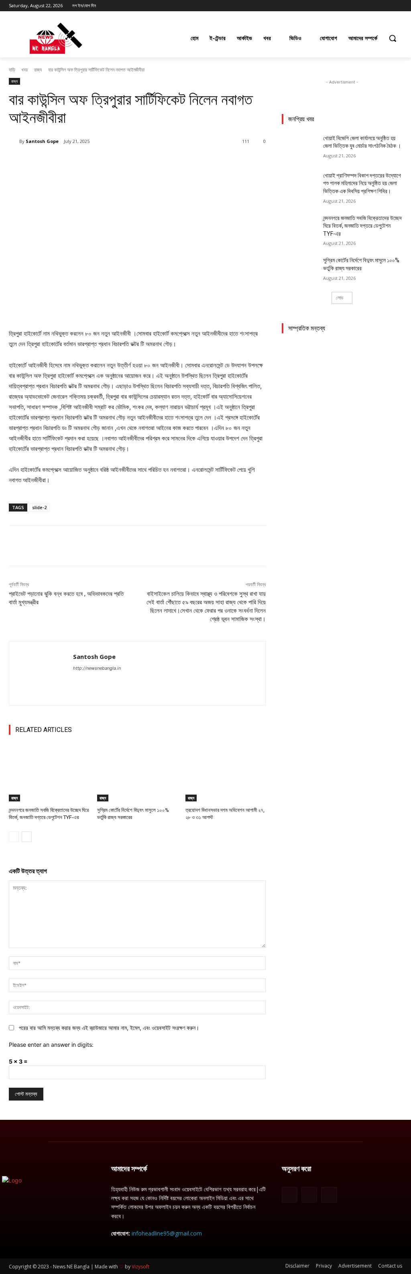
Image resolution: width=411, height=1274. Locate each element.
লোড (339, 297)
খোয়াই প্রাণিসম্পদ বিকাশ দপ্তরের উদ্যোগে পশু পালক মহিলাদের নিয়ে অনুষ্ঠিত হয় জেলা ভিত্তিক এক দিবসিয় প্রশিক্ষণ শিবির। (362, 183)
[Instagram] (364, 5)
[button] (392, 38)
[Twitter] (375, 5)
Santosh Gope (42, 141)
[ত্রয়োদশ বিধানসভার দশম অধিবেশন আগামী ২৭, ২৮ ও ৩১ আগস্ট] (225, 773)
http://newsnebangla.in (97, 668)
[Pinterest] (104, 162)
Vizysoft (140, 1266)
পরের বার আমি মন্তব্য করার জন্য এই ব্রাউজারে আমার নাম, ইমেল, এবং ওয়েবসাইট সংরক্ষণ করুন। (109, 1027)
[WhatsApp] (122, 162)
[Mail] (309, 1195)
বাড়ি (12, 69)
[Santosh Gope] (14, 141)
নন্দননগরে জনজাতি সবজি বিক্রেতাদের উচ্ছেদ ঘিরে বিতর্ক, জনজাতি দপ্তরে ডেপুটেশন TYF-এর (362, 226)
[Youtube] (397, 5)
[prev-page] (14, 837)
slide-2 (39, 507)
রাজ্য (38, 69)
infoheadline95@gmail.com (167, 1233)
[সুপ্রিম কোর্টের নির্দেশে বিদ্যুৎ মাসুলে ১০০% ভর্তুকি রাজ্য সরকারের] (137, 773)
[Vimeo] (386, 5)
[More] (140, 162)
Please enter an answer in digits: (51, 1044)
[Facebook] (353, 5)
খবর (24, 69)
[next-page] (27, 837)
